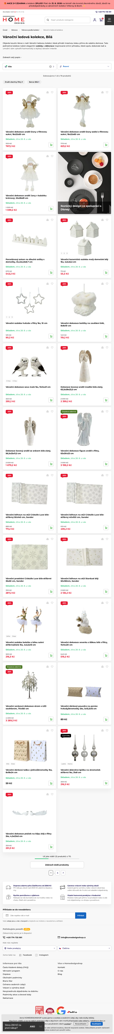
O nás (60, 971)
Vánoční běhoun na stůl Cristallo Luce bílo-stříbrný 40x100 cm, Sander (82, 515)
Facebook (27, 955)
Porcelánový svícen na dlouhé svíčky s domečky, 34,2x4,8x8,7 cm (25, 260)
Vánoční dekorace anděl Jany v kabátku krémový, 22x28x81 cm (26, 196)
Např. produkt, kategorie (62, 20)
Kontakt (61, 967)
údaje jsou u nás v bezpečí (17, 921)
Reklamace (8, 998)
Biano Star (7, 981)
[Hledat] (48, 20)
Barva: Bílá (33, 82)
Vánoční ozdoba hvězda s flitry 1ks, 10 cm (26, 323)
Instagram (44, 955)
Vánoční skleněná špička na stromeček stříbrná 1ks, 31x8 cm (80, 771)
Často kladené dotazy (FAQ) (15, 967)
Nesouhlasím (80, 1024)
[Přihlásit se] (95, 19)
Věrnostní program (11, 971)
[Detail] (105, 272)
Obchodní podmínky (12, 977)
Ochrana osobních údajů (14, 984)
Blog (60, 974)
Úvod (5, 30)
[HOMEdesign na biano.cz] (39, 1012)
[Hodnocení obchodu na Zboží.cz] (72, 1012)
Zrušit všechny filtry (13, 82)
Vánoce (14, 30)
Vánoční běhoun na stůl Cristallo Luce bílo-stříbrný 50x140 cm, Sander (27, 515)
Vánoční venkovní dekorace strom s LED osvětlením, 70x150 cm (26, 707)
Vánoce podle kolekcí (30, 30)
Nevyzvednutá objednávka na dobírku (20, 991)
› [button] (12, 57)
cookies (67, 1024)
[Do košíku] (51, 144)
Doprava (6, 974)
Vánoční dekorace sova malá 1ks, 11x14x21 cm (28, 387)
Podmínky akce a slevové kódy (17, 994)
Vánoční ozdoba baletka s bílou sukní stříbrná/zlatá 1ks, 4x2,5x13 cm (25, 643)
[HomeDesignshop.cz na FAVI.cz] (49, 1012)
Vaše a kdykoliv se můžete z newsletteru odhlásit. (33, 921)
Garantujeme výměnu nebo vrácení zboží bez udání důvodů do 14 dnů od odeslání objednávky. (87, 889)
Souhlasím (96, 1024)
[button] (109, 20)
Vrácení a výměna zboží (14, 988)
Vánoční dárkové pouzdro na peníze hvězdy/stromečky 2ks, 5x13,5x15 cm (79, 707)
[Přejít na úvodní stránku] (13, 20)
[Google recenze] (61, 1012)
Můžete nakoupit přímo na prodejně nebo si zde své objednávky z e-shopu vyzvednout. (87, 899)
